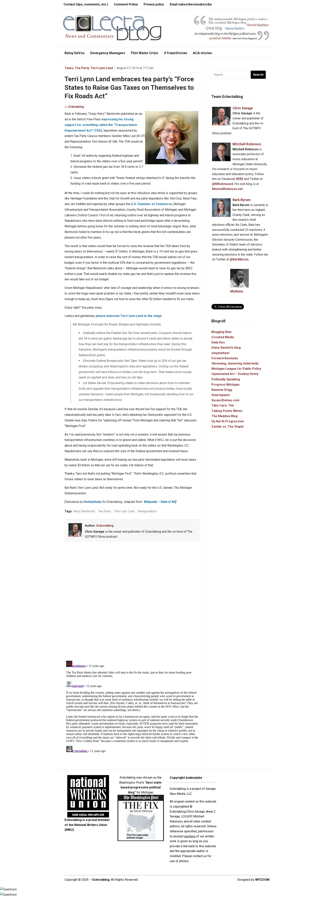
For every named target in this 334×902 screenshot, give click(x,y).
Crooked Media (222, 337)
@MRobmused (222, 184)
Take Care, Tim (222, 405)
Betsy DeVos (74, 53)
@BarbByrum (239, 259)
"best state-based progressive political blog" (141, 787)
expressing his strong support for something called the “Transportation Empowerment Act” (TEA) (101, 124)
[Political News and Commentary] (112, 27)
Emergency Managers (107, 53)
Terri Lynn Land (101, 68)
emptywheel (220, 353)
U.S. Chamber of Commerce (151, 204)
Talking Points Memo (226, 411)
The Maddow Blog (224, 416)
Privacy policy (154, 4)
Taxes (69, 68)
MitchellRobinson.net (227, 189)
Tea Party (82, 68)
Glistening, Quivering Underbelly (234, 363)
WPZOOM (262, 879)
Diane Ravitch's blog (226, 347)
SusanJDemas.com (225, 400)
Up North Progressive (227, 421)
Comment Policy (126, 4)
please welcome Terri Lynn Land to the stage (129, 316)
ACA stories (202, 53)
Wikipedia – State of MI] (160, 502)
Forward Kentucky (224, 358)
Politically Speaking (225, 379)
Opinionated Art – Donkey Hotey (234, 374)
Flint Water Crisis (144, 53)
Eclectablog (76, 107)
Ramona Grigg (221, 390)
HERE (239, 179)
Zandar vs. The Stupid (227, 426)
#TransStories (175, 53)
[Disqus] (132, 602)
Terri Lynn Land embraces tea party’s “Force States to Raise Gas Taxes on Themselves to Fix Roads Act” (129, 87)
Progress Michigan (225, 384)
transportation (147, 511)
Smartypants (220, 395)
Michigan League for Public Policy (236, 369)
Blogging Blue (221, 332)
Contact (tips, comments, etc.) (86, 4)
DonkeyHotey (92, 502)
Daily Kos (218, 342)
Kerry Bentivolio (84, 511)
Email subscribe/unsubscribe (191, 4)
